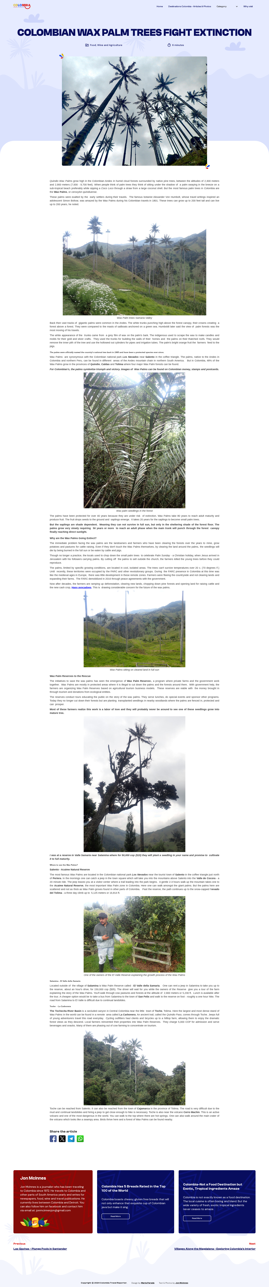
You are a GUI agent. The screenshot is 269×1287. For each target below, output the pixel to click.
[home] (21, 6)
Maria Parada (147, 1283)
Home (160, 6)
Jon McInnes (181, 1283)
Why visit (248, 6)
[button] (227, 6)
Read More (116, 1216)
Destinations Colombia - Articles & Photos (189, 6)
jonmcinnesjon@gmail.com (53, 1210)
